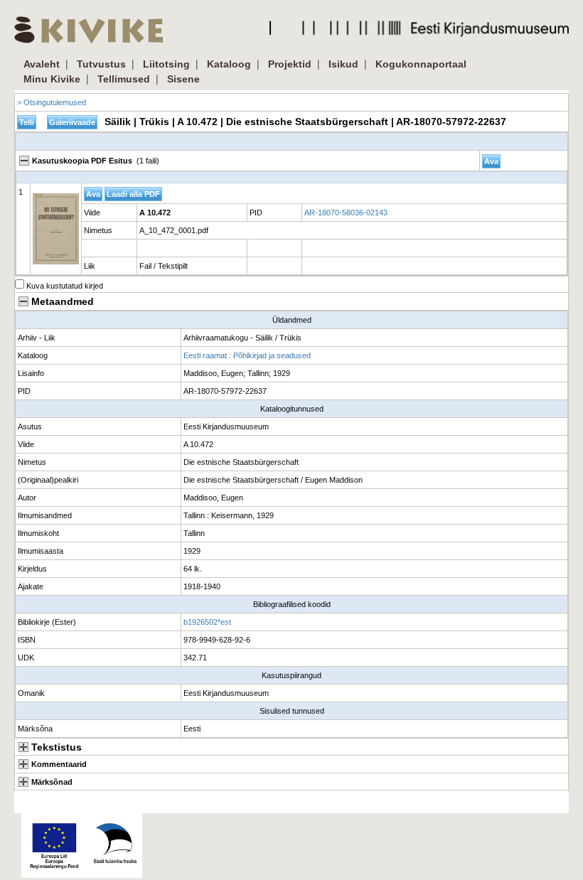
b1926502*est (207, 622)
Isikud (343, 64)
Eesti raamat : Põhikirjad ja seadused (247, 355)
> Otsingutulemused (51, 102)
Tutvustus (101, 64)
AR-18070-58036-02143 (345, 212)
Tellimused (123, 79)
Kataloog (229, 64)
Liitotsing (166, 64)
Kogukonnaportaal (420, 64)
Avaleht (41, 64)
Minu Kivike (51, 79)
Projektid (289, 64)
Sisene (183, 79)
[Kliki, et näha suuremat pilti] (56, 228)
